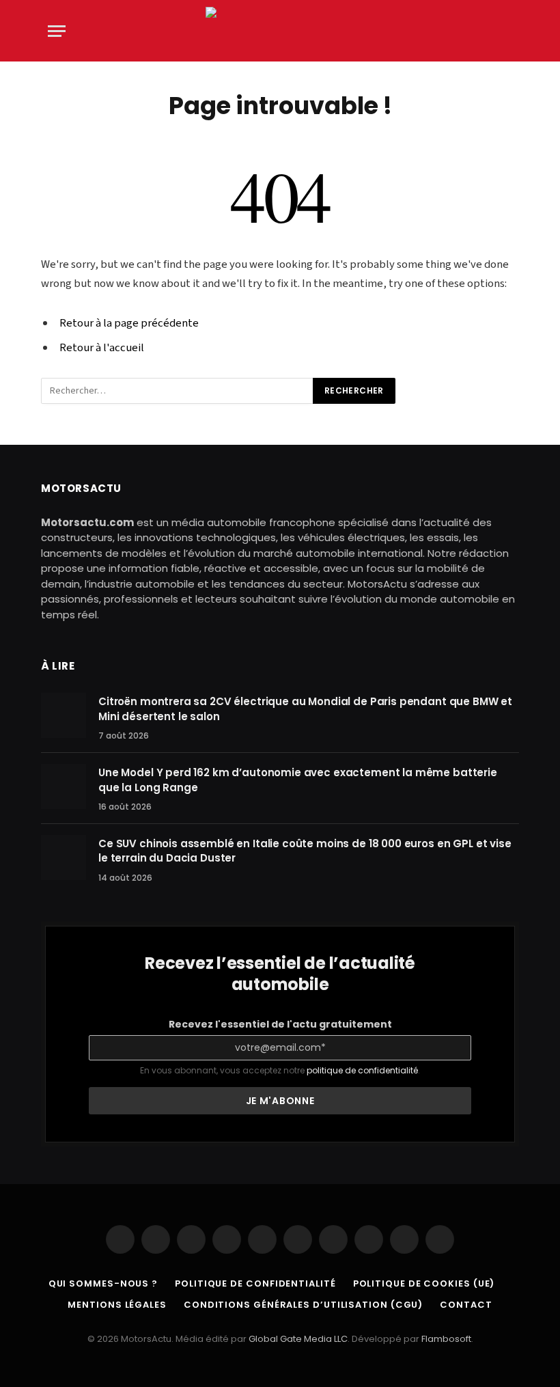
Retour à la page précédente (129, 323)
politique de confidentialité (362, 1070)
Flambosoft (446, 1338)
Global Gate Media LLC (298, 1338)
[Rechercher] (510, 31)
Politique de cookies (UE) (424, 1283)
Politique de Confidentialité (255, 1283)
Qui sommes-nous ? (103, 1283)
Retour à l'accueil (101, 348)
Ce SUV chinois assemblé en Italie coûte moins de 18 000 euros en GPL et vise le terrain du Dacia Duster (305, 850)
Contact (466, 1304)
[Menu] (57, 31)
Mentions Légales (117, 1304)
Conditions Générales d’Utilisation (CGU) (303, 1304)
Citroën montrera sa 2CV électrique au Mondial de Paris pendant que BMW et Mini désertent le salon (305, 708)
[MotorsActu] (280, 30)
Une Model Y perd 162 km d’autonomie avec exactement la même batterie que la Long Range (297, 779)
